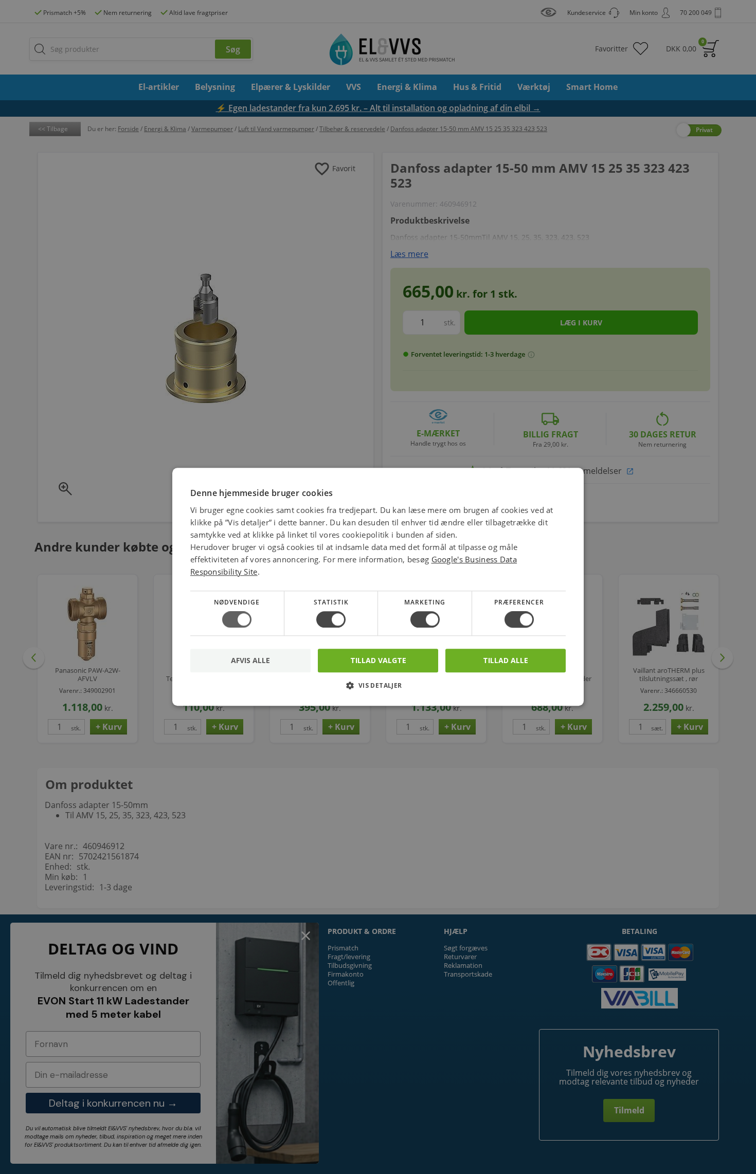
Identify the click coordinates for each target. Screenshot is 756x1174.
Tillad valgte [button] (378, 660)
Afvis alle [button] (250, 661)
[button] (378, 690)
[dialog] (378, 587)
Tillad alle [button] (505, 660)
